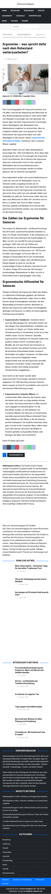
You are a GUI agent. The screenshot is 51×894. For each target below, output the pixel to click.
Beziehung (15, 11)
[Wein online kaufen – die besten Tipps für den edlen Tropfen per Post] (8, 569)
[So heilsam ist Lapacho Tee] (8, 696)
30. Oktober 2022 (22, 686)
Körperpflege (35, 16)
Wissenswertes (16, 455)
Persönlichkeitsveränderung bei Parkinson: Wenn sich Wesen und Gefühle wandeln (29, 670)
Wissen (25, 21)
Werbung (5, 880)
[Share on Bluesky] (42, 102)
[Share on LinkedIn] (13, 102)
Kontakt (5, 884)
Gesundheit (7, 16)
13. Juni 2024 (21, 724)
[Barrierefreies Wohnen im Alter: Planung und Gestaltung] (8, 722)
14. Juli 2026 (21, 675)
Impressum (40, 880)
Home (4, 11)
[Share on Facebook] (5, 102)
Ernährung (29, 11)
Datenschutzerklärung (22, 880)
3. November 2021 (23, 709)
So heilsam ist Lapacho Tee (27, 694)
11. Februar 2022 (22, 584)
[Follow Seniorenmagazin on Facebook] (3, 558)
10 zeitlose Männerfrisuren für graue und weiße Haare (23, 821)
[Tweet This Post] (9, 102)
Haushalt (20, 16)
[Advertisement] (25, 633)
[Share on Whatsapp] (29, 102)
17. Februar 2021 (22, 697)
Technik (14, 21)
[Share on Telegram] (38, 102)
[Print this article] (25, 102)
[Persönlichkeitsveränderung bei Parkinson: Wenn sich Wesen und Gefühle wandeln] (8, 670)
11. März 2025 (21, 598)
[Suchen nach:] (26, 27)
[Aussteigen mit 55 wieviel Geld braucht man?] (8, 595)
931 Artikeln (31, 526)
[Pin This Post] (17, 102)
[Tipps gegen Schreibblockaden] (8, 708)
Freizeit (41, 11)
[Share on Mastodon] (34, 102)
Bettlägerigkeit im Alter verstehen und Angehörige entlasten (25, 796)
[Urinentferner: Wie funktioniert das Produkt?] (8, 735)
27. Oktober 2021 (11, 59)
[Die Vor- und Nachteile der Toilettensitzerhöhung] (8, 684)
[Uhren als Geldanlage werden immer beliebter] (8, 582)
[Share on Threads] (46, 102)
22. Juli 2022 (21, 571)
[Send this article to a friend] (21, 102)
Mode (4, 21)
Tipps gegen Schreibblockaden (28, 707)
